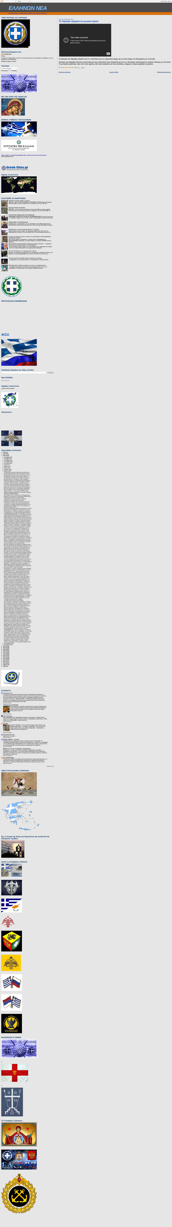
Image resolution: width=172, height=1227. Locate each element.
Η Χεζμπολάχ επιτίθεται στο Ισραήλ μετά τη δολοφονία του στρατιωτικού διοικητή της (24, 759)
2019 (4, 649)
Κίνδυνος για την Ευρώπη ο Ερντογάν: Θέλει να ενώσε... (17, 619)
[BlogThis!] (79, 68)
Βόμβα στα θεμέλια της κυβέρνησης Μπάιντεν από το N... (17, 521)
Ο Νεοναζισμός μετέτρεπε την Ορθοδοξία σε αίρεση (16, 617)
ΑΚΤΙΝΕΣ (5, 723)
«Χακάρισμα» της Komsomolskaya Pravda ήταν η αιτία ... (17, 584)
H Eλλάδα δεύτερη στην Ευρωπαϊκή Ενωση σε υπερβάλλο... (18, 595)
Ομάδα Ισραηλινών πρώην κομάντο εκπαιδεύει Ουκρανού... (18, 517)
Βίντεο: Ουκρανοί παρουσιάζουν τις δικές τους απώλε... (17, 576)
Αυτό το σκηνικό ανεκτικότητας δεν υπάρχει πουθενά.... (17, 485)
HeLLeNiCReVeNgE (8, 757)
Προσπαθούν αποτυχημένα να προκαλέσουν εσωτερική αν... (18, 537)
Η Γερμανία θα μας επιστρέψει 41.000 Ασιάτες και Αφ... (17, 597)
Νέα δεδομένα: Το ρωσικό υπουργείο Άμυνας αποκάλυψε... (18, 568)
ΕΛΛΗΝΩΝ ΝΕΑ (28, 8)
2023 (4, 454)
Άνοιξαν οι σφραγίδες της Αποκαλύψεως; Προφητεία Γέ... (17, 585)
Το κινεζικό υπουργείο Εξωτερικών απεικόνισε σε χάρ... (17, 637)
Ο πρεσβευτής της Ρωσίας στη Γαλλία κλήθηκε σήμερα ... (17, 553)
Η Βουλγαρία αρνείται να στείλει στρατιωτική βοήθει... (16, 636)
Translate (14, 70)
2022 (4, 455)
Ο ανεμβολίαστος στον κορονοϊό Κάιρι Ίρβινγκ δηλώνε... (17, 512)
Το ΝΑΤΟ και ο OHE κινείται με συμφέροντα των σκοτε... (17, 527)
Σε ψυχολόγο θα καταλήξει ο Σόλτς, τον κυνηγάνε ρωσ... (17, 505)
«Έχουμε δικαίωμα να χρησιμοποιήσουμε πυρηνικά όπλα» (18, 519)
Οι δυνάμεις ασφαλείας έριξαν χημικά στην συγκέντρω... (17, 484)
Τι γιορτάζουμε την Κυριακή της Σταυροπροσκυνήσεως (17, 536)
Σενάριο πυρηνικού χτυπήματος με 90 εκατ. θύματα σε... (17, 589)
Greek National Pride (9, 734)
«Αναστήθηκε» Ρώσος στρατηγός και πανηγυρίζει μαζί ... (17, 495)
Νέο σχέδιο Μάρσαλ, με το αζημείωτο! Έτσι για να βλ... (17, 556)
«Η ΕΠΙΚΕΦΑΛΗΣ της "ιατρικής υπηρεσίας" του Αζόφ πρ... (17, 629)
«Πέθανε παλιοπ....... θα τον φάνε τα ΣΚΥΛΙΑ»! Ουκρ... (16, 491)
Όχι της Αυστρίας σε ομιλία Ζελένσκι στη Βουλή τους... (17, 529)
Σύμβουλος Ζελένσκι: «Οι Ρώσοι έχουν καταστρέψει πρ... (17, 480)
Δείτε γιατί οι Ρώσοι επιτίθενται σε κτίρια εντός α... (15, 607)
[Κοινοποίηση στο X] (80, 68)
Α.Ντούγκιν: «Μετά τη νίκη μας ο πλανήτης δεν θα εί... (16, 483)
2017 (4, 652)
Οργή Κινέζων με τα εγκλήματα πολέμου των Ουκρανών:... (17, 511)
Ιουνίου (6, 466)
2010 (4, 663)
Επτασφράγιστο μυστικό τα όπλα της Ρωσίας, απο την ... (17, 475)
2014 (4, 657)
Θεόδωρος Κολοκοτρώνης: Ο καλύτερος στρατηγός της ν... (18, 587)
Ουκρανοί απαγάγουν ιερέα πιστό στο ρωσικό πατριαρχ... (17, 492)
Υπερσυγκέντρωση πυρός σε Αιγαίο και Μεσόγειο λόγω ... (17, 633)
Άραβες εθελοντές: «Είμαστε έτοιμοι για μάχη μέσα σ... (17, 624)
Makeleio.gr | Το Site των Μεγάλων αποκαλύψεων (17, 748)
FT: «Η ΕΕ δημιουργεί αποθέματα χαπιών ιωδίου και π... (17, 591)
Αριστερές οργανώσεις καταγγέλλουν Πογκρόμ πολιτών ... (17, 544)
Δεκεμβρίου (7, 457)
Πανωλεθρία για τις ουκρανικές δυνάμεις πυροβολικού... (17, 592)
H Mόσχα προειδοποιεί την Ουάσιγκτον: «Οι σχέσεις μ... (17, 609)
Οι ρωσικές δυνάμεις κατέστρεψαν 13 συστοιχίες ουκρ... (17, 560)
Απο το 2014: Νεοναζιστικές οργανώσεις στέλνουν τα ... (17, 604)
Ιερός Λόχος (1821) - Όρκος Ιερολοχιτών (13, 567)
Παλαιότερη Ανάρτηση (164, 72)
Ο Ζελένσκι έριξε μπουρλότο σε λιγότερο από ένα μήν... (17, 477)
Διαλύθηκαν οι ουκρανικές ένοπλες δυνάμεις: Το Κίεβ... (17, 531)
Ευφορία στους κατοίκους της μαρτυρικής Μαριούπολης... (17, 496)
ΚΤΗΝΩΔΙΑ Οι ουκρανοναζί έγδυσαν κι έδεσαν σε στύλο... (17, 625)
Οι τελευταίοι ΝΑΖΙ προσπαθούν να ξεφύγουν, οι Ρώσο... (17, 481)
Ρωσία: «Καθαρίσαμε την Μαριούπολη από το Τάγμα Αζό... (18, 565)
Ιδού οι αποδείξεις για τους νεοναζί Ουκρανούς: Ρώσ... (16, 489)
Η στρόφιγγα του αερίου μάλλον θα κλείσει (14, 500)
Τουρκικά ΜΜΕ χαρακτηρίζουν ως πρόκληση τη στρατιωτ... (18, 513)
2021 (4, 646)
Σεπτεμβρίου (7, 461)
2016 (4, 654)
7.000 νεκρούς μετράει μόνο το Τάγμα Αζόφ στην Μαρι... (17, 593)
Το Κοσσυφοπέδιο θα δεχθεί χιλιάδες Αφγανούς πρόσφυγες (25, 258)
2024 (4, 452)
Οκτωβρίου (7, 460)
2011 (4, 661)
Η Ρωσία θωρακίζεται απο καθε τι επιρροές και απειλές (17, 473)
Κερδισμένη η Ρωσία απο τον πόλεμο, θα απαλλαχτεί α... (17, 487)
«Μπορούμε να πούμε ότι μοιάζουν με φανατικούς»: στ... (17, 564)
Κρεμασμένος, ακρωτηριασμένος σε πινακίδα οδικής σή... (17, 620)
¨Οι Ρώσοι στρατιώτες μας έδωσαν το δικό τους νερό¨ (16, 557)
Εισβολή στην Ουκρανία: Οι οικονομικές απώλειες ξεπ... (17, 501)
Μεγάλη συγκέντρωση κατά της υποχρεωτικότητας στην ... (17, 616)
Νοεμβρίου (7, 458)
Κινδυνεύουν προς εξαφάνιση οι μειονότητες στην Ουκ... (17, 509)
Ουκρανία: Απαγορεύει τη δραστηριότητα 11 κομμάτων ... (17, 627)
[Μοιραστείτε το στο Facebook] (82, 68)
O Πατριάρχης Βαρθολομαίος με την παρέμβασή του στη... (18, 515)
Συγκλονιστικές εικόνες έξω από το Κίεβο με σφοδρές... (17, 588)
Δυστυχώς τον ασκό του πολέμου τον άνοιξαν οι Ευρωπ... (17, 623)
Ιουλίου (6, 464)
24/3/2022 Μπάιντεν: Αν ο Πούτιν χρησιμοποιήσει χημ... (17, 571)
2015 (4, 655)
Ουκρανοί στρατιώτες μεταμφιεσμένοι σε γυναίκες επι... (17, 580)
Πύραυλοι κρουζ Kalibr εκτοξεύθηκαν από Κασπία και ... (17, 612)
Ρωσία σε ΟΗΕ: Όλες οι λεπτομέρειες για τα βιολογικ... (16, 608)
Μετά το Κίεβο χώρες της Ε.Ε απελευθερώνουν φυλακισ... (17, 611)
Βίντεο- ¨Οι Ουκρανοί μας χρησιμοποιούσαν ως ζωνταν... (17, 539)
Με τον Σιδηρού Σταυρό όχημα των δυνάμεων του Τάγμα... (17, 601)
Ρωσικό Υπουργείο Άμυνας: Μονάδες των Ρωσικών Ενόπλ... (18, 621)
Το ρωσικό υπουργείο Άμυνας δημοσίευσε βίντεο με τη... (17, 532)
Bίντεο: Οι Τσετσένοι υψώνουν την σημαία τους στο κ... (17, 535)
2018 (4, 650)
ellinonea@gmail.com (7, 156)
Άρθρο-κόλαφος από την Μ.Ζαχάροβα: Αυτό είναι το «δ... (17, 516)
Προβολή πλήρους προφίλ (8, 61)
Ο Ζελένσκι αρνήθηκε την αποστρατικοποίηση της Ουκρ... (17, 540)
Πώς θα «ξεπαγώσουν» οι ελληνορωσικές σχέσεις (22, 251)
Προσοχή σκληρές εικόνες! (10, 507)
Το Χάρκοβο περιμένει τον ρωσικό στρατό (14, 497)
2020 (4, 647)
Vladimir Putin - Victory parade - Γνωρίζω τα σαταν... (16, 640)
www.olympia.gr (7, 716)
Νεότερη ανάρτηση (65, 72)
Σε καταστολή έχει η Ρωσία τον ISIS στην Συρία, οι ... (16, 575)
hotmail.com (6, 736)
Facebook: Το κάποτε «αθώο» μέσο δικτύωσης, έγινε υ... (17, 632)
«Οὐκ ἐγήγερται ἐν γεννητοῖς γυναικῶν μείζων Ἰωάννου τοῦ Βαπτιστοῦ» (28, 706)
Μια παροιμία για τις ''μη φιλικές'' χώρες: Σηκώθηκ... (16, 479)
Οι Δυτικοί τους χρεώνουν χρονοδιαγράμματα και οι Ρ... (17, 579)
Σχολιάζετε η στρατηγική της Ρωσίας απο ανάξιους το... (17, 563)
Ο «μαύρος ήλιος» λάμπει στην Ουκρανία (13, 600)
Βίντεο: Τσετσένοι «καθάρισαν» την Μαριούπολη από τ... (17, 605)
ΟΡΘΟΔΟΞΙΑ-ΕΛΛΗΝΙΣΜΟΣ (10, 705)
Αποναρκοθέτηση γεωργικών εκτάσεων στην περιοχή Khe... (18, 561)
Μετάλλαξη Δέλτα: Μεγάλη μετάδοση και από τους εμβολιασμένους (27, 265)
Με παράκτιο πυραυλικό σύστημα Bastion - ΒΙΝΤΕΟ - (16, 639)
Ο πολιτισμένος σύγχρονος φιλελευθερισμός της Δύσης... (17, 569)
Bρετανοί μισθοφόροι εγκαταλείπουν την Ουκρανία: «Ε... (17, 533)
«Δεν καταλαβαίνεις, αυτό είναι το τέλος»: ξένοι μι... (16, 628)
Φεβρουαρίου (7, 643)
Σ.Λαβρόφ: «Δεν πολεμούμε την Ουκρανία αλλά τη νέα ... (17, 573)
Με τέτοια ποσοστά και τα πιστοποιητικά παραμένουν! (17, 488)
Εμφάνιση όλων (50, 766)
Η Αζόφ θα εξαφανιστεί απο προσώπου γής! (14, 543)
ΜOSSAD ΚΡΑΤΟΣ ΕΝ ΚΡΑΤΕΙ (17, 208)
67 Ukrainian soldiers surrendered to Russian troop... (16, 583)
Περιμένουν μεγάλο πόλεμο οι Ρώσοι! (19, 200)
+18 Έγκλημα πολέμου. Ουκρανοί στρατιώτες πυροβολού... (18, 523)
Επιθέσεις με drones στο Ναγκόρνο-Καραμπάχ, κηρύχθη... (17, 525)
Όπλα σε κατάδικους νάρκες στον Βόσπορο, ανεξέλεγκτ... (17, 541)
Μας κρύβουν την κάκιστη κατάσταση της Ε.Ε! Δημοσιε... (17, 551)
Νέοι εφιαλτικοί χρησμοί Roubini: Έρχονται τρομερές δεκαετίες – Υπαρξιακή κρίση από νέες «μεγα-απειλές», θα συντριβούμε (30, 244)
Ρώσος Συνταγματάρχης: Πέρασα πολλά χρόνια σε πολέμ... (18, 508)
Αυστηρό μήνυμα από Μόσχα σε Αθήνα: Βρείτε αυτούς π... (18, 603)
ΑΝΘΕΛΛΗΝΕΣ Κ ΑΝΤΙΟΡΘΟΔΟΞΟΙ (18, 222)
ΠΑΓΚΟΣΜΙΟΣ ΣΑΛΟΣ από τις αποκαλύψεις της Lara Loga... (18, 631)
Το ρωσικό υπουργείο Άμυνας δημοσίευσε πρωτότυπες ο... (18, 559)
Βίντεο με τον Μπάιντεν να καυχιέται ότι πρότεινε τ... (16, 613)
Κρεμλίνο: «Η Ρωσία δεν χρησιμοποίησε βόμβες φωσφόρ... (18, 552)
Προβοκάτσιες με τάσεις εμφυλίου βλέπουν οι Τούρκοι (24, 229)
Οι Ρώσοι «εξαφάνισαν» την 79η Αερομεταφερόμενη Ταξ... (17, 641)
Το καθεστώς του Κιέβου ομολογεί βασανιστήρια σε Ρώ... (17, 504)
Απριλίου (6, 469)
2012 (4, 660)
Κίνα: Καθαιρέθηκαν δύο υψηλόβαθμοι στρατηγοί (15, 717)
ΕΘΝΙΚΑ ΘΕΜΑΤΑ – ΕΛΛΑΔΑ (11, 739)
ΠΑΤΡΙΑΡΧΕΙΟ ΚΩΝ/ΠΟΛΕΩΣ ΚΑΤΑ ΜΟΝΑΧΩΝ (21, 215)
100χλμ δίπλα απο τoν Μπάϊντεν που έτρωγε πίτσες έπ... (17, 548)
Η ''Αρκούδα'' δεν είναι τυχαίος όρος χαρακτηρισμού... (17, 503)
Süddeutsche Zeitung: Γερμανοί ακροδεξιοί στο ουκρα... (17, 596)
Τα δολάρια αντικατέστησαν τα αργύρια (13, 599)
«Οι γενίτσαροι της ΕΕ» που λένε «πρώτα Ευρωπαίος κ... (17, 547)
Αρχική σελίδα (113, 72)
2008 (4, 666)
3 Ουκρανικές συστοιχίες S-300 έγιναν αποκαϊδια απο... (17, 472)
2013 (4, 658)
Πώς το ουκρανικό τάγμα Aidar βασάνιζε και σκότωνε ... (17, 572)
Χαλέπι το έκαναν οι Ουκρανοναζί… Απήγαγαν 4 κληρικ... (17, 524)
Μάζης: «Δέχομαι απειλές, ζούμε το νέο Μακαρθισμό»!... (17, 635)
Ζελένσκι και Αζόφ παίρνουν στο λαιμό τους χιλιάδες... (16, 615)
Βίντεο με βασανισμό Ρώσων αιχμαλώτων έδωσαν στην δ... (18, 545)
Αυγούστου (7, 463)
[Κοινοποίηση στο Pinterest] (84, 68)
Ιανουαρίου (7, 644)
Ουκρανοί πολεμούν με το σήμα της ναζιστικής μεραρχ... (17, 520)
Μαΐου (5, 468)
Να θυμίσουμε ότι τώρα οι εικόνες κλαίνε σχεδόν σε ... (16, 476)
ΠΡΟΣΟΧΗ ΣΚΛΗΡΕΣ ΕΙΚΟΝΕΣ (11, 493)
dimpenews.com (7, 693)
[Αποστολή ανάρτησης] (75, 67)
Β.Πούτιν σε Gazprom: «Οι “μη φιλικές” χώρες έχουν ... (17, 549)
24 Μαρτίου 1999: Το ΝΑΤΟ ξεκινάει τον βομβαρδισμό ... (17, 577)
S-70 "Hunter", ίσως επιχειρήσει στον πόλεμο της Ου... (17, 528)
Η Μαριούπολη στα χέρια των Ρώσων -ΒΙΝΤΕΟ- (15, 499)
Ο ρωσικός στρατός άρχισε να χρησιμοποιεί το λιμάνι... (17, 555)
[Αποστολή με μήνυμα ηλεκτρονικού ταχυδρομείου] (77, 68)
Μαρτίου (6, 471)
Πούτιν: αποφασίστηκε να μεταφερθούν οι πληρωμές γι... (17, 581)
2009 (4, 664)
